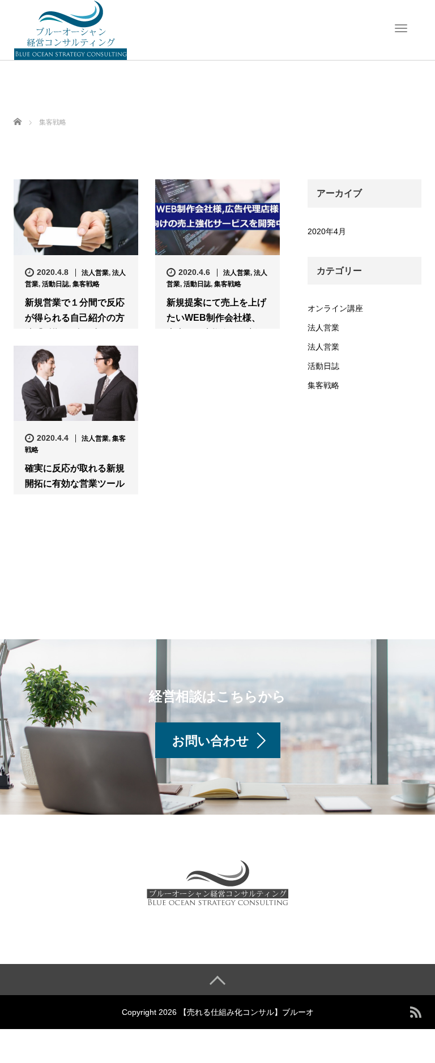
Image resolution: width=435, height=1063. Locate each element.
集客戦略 (86, 284)
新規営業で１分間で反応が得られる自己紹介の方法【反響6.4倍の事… (75, 318)
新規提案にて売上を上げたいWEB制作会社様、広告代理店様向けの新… (216, 318)
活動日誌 (55, 284)
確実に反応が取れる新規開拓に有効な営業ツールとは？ (75, 483)
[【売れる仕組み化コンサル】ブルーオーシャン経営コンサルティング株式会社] (70, 29)
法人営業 (95, 273)
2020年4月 (327, 231)
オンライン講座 (335, 308)
